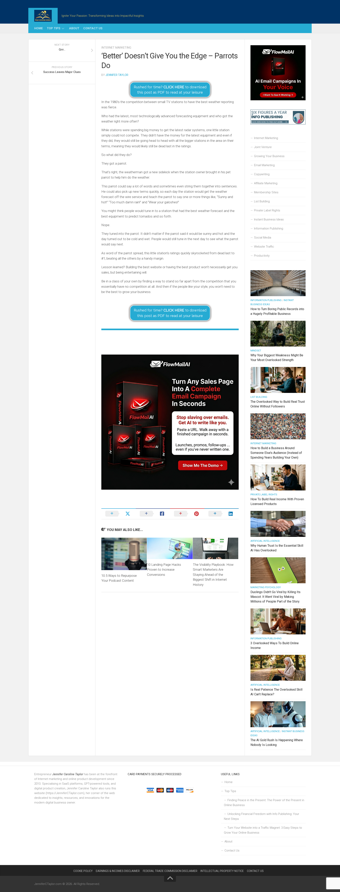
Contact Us (93, 28)
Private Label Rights (267, 210)
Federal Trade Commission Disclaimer (170, 871)
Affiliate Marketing (265, 183)
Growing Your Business (269, 156)
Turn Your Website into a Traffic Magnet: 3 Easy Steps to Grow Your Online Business (263, 830)
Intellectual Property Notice (222, 871)
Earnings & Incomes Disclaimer (118, 871)
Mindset (255, 350)
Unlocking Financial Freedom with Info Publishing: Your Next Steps (261, 816)
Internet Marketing (116, 47)
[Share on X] (118, 513)
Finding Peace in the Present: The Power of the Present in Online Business (264, 802)
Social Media (262, 237)
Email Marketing (264, 165)
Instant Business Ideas (269, 219)
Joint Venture (263, 147)
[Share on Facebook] (153, 513)
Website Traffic (264, 246)
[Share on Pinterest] (187, 513)
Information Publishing (268, 228)
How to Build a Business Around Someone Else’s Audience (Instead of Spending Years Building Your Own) (276, 452)
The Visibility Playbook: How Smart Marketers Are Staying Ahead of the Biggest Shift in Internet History (213, 575)
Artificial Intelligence (265, 540)
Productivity (262, 255)
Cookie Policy (83, 871)
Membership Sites (266, 192)
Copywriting (262, 174)
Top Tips (53, 28)
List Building (262, 201)
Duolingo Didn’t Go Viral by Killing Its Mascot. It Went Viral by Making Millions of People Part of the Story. (275, 596)
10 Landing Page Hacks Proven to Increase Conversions (164, 570)
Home (38, 28)
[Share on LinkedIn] (221, 513)
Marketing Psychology (265, 587)
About (74, 28)
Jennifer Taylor (116, 74)
